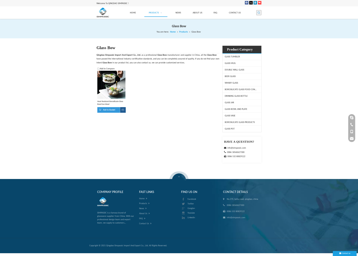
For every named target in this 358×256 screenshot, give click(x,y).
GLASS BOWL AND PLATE (236, 109)
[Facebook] (246, 2)
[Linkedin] (255, 2)
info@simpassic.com (236, 148)
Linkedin (191, 218)
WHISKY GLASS (231, 83)
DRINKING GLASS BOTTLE (236, 96)
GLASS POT (230, 129)
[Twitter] (251, 2)
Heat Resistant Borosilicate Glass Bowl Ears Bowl (110, 102)
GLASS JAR (229, 103)
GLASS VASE (230, 116)
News (142, 208)
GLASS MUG (230, 63)
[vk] (259, 2)
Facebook (192, 199)
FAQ (141, 218)
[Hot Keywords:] (258, 12)
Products (143, 203)
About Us (143, 213)
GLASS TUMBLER (232, 57)
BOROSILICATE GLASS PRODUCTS (240, 122)
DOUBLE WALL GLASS (234, 70)
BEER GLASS (230, 76)
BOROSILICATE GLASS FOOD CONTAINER (243, 89)
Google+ (191, 208)
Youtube (191, 213)
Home (142, 199)
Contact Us (144, 224)
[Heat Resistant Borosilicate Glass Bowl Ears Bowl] (111, 85)
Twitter (191, 204)
